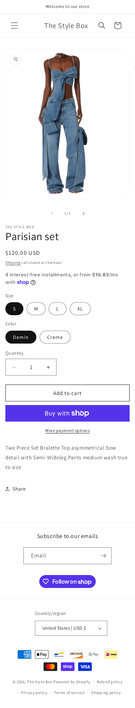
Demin (21, 337)
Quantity (14, 353)
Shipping (13, 262)
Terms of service (69, 692)
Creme (55, 337)
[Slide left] (52, 213)
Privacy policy (34, 692)
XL (80, 308)
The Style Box (40, 681)
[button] (14, 25)
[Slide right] (83, 213)
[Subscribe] (103, 555)
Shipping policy (106, 692)
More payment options (67, 430)
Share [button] (19, 489)
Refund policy (109, 681)
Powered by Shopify (71, 681)
